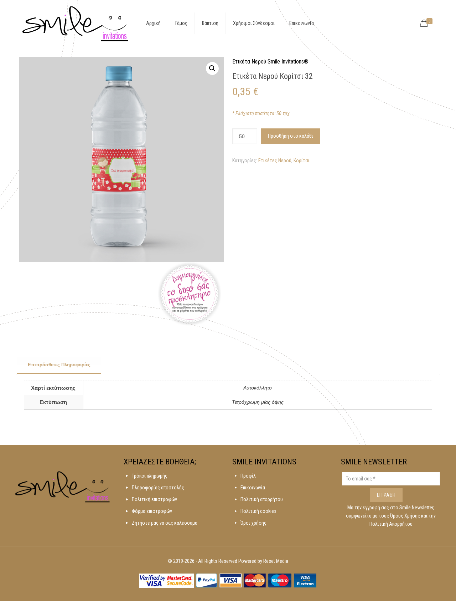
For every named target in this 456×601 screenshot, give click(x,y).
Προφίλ (248, 476)
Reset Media (275, 561)
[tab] (59, 365)
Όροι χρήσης (253, 523)
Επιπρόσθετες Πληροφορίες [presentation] (59, 364)
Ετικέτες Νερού (274, 160)
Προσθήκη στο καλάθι (290, 136)
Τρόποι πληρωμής (149, 476)
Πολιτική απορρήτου (261, 499)
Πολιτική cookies (258, 511)
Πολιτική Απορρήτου (391, 524)
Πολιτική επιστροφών (154, 499)
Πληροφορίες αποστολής (158, 487)
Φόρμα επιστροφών (152, 511)
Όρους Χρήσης (405, 516)
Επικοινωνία (252, 487)
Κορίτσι (302, 160)
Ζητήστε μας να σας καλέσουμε (164, 523)
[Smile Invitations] (75, 23)
